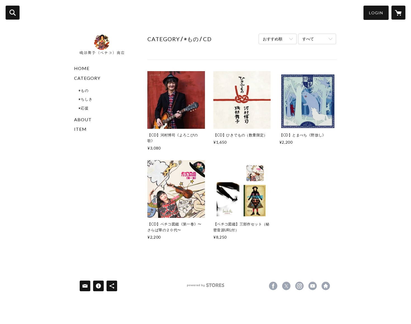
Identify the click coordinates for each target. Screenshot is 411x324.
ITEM (80, 129)
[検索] (13, 13)
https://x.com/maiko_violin (286, 286)
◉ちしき (86, 99)
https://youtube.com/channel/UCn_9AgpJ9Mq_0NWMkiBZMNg (312, 286)
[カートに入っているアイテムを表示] (398, 13)
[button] (376, 13)
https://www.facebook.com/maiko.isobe (273, 286)
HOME (81, 68)
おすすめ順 (272, 38)
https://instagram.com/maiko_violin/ (299, 286)
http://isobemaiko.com (326, 286)
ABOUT (83, 119)
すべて (308, 38)
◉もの (84, 90)
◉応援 (84, 108)
